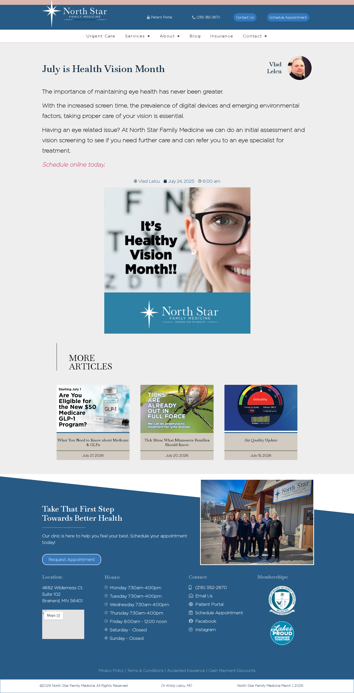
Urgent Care (100, 36)
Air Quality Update (260, 440)
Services (135, 36)
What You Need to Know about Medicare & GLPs (93, 442)
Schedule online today (73, 164)
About (167, 36)
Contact (252, 36)
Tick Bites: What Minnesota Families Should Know (177, 442)
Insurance (221, 36)
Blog (195, 36)
